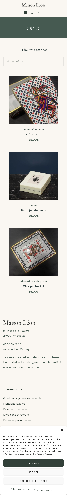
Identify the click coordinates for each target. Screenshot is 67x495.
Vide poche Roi (33, 286)
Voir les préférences (33, 481)
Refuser (33, 472)
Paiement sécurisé (15, 409)
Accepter (33, 463)
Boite (26, 129)
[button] (62, 430)
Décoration (37, 129)
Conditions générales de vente (22, 398)
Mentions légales (44, 490)
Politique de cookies (22, 489)
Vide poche (40, 281)
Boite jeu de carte (33, 210)
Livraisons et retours (16, 414)
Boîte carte (33, 134)
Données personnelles (17, 420)
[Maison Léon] (33, 4)
